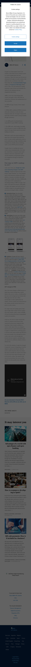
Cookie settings (15, 37)
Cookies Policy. (18, 29)
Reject (15, 50)
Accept (15, 43)
